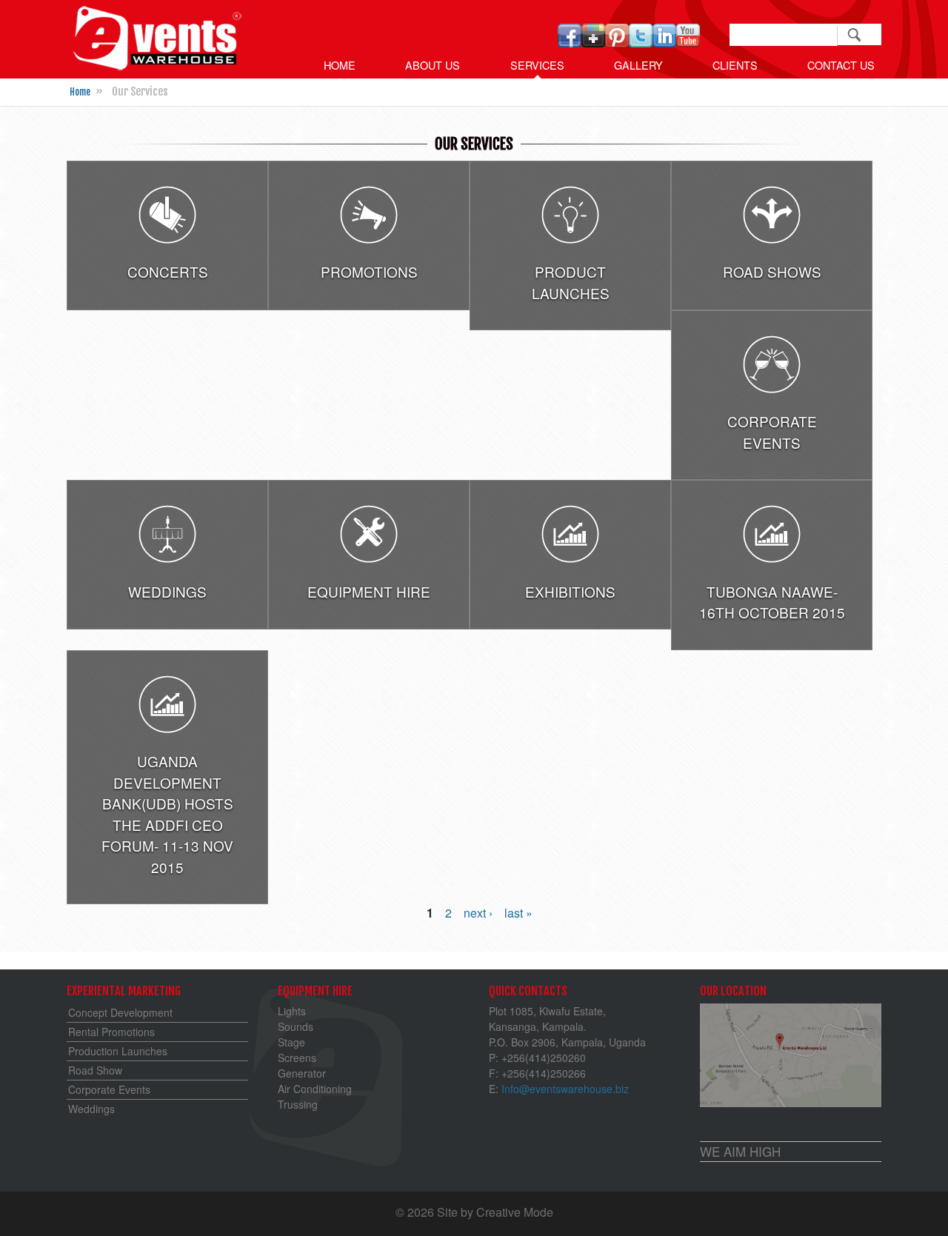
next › (478, 912)
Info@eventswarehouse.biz (565, 1088)
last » (518, 912)
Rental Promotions (111, 1031)
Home (340, 65)
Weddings (91, 1108)
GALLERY (638, 65)
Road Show (95, 1070)
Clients (735, 65)
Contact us (841, 65)
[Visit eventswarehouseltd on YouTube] (688, 42)
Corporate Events (109, 1089)
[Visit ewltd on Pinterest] (617, 42)
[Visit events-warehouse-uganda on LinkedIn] (664, 42)
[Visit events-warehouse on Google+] (593, 42)
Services (537, 65)
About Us (432, 65)
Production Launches (117, 1050)
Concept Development (120, 1012)
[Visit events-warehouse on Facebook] (569, 42)
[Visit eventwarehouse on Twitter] (640, 42)
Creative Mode (514, 1211)
